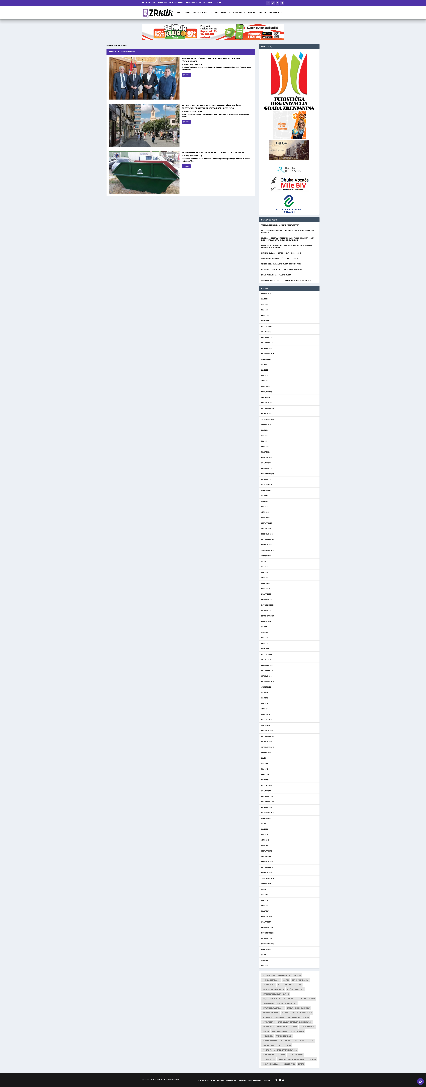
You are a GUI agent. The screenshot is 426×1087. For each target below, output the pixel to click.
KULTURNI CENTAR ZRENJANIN (273, 1008)
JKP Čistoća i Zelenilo (295, 989)
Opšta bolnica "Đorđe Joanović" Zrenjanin (295, 1022)
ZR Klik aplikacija (149, 3)
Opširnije (186, 75)
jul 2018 (264, 824)
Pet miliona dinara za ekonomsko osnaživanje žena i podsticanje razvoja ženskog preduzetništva (212, 106)
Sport (187, 12)
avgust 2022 (266, 556)
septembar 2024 (267, 419)
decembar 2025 (267, 337)
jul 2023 (264, 496)
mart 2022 (265, 583)
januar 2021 (266, 660)
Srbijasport (274, 12)
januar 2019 (266, 791)
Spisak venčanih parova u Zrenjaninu (276, 275)
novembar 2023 (267, 474)
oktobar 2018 (266, 807)
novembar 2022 (267, 539)
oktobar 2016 (266, 938)
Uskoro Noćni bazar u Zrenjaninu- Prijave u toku (281, 264)
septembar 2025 (267, 353)
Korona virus (268, 1003)
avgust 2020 (266, 687)
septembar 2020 (267, 681)
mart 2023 (265, 517)
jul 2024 (264, 430)
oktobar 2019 (266, 742)
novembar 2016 (267, 933)
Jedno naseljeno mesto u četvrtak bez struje (279, 258)
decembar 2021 (267, 599)
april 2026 (265, 315)
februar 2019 (266, 785)
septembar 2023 (267, 485)
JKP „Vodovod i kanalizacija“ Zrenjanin (278, 999)
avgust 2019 (266, 752)
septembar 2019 (267, 747)
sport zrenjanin (284, 1045)
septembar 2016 (267, 944)
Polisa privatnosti (193, 3)
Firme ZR (262, 12)
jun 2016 (264, 960)
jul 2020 (264, 692)
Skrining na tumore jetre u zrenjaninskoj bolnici (281, 253)
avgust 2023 (266, 490)
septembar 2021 (267, 616)
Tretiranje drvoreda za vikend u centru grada (280, 225)
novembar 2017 (267, 867)
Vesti (179, 12)
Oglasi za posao (200, 12)
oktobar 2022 (266, 545)
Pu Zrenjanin (268, 1036)
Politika (251, 12)
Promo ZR (225, 12)
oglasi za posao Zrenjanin (298, 1017)
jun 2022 (264, 567)
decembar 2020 (267, 665)
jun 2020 (264, 698)
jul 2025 (264, 364)
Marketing (207, 3)
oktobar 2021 (266, 610)
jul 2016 (264, 955)
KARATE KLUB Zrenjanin (306, 999)
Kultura (214, 12)
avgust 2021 (266, 621)
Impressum (162, 3)
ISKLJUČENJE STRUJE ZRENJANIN (289, 985)
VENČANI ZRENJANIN (295, 1055)
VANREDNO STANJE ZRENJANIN (274, 1055)
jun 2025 (264, 370)
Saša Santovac (300, 1041)
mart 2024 (265, 452)
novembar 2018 (267, 802)
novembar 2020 (267, 670)
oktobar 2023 (266, 479)
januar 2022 (266, 594)
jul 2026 (264, 299)
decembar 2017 (267, 862)
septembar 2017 (267, 878)
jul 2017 (264, 889)
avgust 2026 (266, 293)
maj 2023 (264, 507)
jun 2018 (264, 829)
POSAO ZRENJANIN (297, 1031)
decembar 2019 (267, 731)
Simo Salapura (268, 1045)
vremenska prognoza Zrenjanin (291, 1059)
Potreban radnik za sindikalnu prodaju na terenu (281, 269)
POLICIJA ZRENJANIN (307, 1027)
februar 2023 (266, 523)
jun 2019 (264, 763)
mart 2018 (265, 845)
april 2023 (265, 512)
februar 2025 (266, 392)
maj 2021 (264, 638)
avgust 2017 (266, 884)
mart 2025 (265, 386)
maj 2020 (264, 703)
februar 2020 (266, 720)
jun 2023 (264, 501)
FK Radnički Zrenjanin (271, 980)
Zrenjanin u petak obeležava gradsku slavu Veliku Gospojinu (286, 280)
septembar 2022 (267, 550)
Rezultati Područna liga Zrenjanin (276, 1041)
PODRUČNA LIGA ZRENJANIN (287, 1027)
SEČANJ (311, 1041)
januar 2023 (266, 528)
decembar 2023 (267, 468)
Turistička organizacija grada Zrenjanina (280, 1050)
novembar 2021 (267, 605)
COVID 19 (297, 975)
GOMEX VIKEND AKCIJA (300, 980)
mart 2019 (265, 780)
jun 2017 (264, 895)
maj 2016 (264, 966)
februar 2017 (266, 916)
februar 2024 (266, 457)
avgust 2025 (266, 359)
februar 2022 (266, 588)
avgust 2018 (266, 818)
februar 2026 (266, 326)
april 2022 (265, 578)
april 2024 (265, 446)
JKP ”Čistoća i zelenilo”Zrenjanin (276, 994)
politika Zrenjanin (279, 1031)
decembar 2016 (267, 927)
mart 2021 (265, 649)
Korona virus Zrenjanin (286, 1003)
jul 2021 (264, 627)
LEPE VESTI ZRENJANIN (271, 1013)
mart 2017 (265, 911)
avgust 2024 (266, 425)
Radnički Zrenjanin (283, 1036)
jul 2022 (264, 561)
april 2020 (265, 709)
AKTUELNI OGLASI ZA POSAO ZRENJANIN (277, 975)
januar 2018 (266, 856)
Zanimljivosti (239, 12)
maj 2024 (264, 441)
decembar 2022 (267, 534)
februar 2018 (266, 851)
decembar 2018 (267, 796)
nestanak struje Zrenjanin (273, 1017)
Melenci (285, 1013)
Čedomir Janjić (289, 1064)
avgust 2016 (266, 949)
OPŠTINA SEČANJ (269, 1022)
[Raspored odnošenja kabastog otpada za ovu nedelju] (144, 172)
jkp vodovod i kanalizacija (273, 989)
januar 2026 (266, 332)
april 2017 (265, 905)
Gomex (286, 980)
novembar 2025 (267, 343)
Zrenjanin (312, 1059)
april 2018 (265, 840)
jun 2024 (264, 435)
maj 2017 (264, 900)
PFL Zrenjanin (268, 1027)
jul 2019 (264, 758)
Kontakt (218, 3)
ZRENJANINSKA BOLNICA (271, 1064)
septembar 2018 (267, 813)
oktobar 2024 (266, 414)
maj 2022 (264, 572)
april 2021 (265, 643)
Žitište (301, 1064)
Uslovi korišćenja (176, 3)
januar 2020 (266, 725)
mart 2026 (265, 321)
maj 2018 (264, 834)
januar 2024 (266, 463)
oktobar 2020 (266, 676)
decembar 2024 (267, 403)
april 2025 (265, 381)
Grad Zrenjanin (269, 985)
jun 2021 (264, 632)
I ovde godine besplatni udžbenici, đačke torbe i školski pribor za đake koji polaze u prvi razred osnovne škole (287, 239)
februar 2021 (266, 654)
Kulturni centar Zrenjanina (298, 1008)
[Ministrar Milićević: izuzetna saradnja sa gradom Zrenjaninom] (144, 78)
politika (266, 1031)
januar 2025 (266, 397)
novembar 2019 (267, 736)
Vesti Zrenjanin (269, 1059)
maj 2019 (264, 769)
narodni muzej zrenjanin (302, 1013)
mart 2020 (265, 714)
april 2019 (265, 774)
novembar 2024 (267, 408)
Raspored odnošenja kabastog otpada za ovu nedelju (213, 152)
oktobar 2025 (266, 348)
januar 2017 (266, 922)
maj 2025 (264, 375)
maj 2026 (264, 310)
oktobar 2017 (266, 873)
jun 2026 (264, 304)
